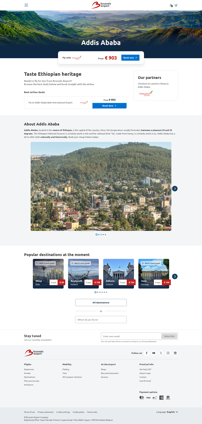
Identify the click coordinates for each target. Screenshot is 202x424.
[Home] (101, 5)
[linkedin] (175, 353)
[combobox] (100, 319)
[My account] (170, 5)
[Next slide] (175, 188)
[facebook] (146, 353)
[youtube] (154, 353)
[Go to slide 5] (105, 234)
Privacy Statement (149, 341)
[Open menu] (26, 5)
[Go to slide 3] (101, 234)
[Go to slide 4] (103, 234)
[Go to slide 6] (106, 292)
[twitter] (161, 353)
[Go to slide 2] (98, 234)
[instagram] (168, 353)
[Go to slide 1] (96, 234)
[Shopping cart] (176, 5)
